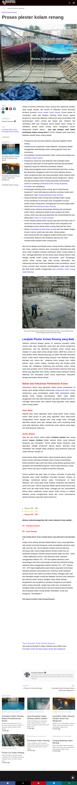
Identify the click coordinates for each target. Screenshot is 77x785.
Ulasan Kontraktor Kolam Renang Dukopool (38, 643)
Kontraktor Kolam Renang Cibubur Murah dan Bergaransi (43, 649)
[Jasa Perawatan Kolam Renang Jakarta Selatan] (38, 704)
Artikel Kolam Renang (9, 12)
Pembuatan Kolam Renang (10, 131)
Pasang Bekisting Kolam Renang (50, 195)
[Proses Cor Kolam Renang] (13, 740)
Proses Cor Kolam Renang (43, 218)
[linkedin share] (14, 109)
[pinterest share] (10, 109)
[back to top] (72, 777)
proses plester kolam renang (48, 112)
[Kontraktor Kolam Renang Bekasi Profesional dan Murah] (11, 149)
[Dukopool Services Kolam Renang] (9, 2)
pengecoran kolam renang (65, 390)
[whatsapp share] (3, 112)
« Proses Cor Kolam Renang (32, 688)
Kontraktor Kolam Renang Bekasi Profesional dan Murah (10, 158)
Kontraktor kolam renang (10, 185)
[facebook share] (3, 109)
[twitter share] (7, 109)
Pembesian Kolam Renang (45, 206)
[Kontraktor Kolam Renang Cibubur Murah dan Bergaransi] (11, 168)
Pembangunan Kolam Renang (11, 711)
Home (3, 8)
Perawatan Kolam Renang (35, 711)
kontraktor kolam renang (9, 129)
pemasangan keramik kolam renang (42, 229)
